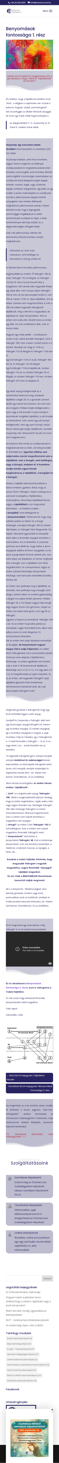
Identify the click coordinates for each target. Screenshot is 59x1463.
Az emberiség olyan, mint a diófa (24, 1325)
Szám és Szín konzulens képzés (21, 1370)
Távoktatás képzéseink (28, 1205)
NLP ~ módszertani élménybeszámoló (27, 1320)
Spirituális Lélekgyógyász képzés (22, 1354)
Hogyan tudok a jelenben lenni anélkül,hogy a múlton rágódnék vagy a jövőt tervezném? (28, 1301)
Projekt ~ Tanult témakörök (20, 1349)
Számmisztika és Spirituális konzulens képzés (28, 1364)
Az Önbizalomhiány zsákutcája (23, 1292)
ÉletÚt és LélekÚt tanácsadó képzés (24, 1375)
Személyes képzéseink (28, 1177)
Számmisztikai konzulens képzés (22, 1359)
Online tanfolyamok (26, 1233)
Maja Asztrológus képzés (19, 1344)
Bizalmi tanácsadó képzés (19, 1338)
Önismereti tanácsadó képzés (21, 1380)
